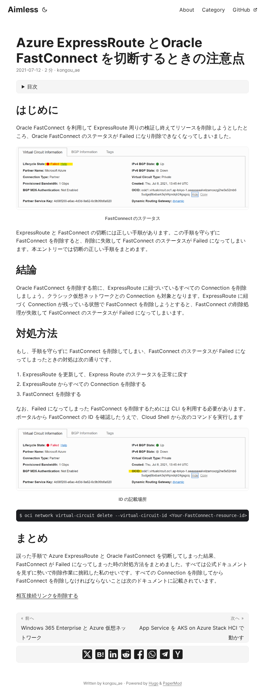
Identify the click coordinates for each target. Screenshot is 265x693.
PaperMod (172, 683)
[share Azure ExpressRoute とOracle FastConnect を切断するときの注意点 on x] (87, 654)
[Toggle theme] (44, 9)
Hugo (153, 683)
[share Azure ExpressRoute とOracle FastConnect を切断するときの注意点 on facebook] (139, 654)
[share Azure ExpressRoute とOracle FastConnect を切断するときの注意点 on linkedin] (113, 654)
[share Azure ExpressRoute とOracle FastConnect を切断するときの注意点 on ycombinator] (178, 654)
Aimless (23, 9)
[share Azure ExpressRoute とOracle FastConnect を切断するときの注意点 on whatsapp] (152, 654)
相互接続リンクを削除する (47, 595)
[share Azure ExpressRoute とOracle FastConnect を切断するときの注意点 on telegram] (165, 654)
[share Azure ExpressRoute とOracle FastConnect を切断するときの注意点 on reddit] (126, 654)
